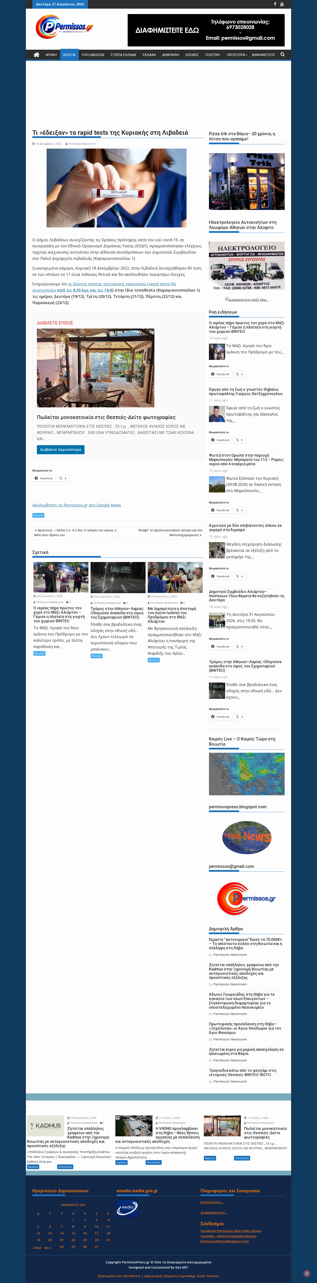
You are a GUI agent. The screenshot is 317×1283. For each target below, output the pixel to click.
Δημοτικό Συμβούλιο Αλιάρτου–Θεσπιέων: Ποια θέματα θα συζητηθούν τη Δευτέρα (246, 595)
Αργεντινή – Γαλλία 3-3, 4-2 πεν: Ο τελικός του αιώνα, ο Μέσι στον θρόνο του (75, 532)
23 (85, 1240)
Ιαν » (47, 1247)
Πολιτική (212, 55)
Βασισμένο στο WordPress (119, 1276)
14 (62, 1233)
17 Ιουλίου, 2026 (169, 1118)
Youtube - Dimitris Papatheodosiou (228, 1236)
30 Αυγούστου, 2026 (49, 596)
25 (108, 1240)
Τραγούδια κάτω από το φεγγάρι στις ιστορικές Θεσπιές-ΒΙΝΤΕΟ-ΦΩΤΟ (243, 1072)
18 (108, 1233)
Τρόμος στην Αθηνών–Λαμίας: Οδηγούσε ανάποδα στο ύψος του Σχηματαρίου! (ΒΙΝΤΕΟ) (245, 666)
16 (85, 1233)
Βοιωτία (69, 55)
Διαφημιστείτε (263, 55)
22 (73, 1240)
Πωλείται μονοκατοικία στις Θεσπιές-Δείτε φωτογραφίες (106, 417)
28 (62, 1246)
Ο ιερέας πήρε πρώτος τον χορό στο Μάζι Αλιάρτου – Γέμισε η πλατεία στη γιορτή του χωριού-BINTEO (246, 327)
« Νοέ (36, 1247)
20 (50, 1240)
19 (38, 1240)
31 (97, 1246)
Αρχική (51, 55)
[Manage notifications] (306, 1273)
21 (62, 1240)
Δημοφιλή (170, 55)
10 (97, 1226)
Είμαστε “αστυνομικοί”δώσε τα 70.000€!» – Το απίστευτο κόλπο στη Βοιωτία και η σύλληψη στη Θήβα (245, 943)
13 (50, 1233)
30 (85, 1246)
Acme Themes (207, 1276)
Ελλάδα (149, 55)
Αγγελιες (33, 1166)
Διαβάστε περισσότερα (60, 449)
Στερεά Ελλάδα (123, 55)
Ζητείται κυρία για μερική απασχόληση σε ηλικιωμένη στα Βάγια (246, 1051)
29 (73, 1246)
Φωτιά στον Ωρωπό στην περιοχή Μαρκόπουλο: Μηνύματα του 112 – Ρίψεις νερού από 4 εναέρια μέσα (246, 459)
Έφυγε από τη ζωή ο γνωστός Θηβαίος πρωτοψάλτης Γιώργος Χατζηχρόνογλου (245, 391)
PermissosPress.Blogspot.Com (225, 1241)
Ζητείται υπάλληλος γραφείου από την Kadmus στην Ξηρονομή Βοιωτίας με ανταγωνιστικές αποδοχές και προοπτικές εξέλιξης (244, 971)
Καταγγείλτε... (212, 1202)
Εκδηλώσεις (65, 1166)
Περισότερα (236, 55)
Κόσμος (192, 55)
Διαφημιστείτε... (214, 1212)
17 (97, 1233)
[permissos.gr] (36, 54)
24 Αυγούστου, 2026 (83, 1118)
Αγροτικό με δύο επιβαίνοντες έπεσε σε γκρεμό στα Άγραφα (245, 527)
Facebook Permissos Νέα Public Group (231, 1231)
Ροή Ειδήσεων (93, 55)
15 (73, 1233)
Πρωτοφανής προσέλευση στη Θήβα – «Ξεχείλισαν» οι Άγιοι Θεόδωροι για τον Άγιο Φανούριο (245, 1028)
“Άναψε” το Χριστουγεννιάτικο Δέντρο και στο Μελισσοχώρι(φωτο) (170, 532)
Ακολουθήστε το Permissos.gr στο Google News (76, 505)
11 (108, 1226)
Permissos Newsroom (82, 144)
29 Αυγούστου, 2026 (164, 596)
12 (38, 1233)
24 (97, 1240)
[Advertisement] (158, 95)
